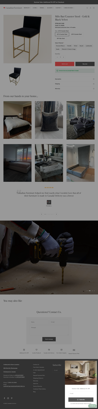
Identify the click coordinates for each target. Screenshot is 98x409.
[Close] (94, 363)
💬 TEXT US (92, 405)
